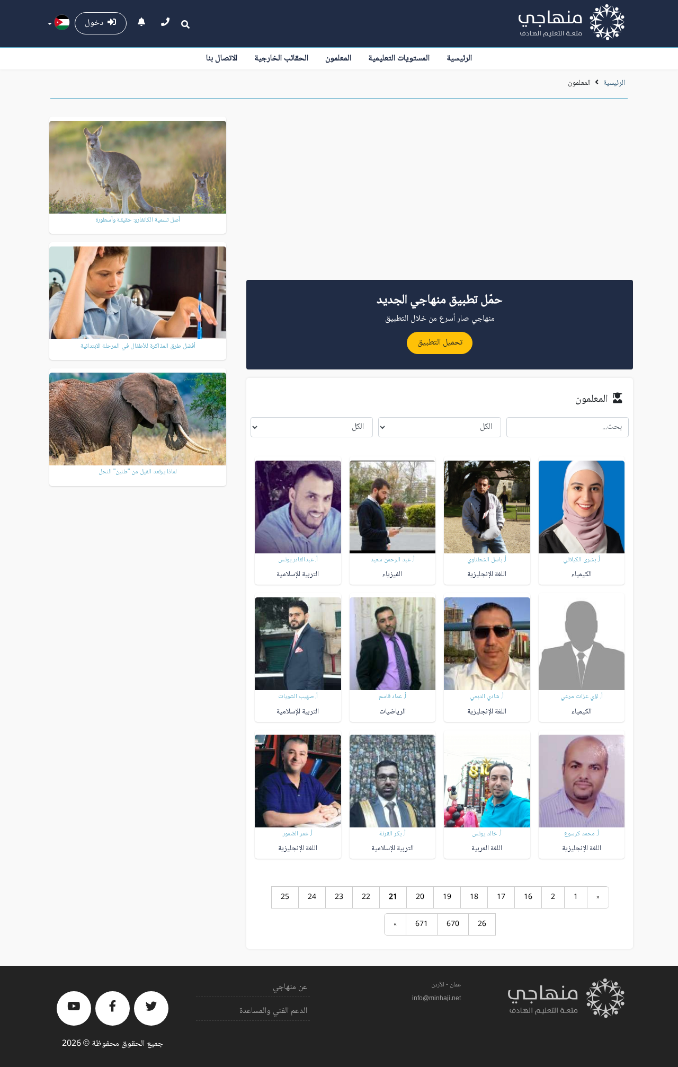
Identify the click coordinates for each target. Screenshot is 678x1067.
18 (474, 897)
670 (453, 924)
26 (482, 924)
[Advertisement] (439, 193)
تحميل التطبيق (439, 343)
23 (339, 897)
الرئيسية (459, 58)
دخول (96, 23)
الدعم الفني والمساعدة (273, 1011)
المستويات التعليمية (399, 58)
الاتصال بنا (221, 58)
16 (528, 897)
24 (312, 897)
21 (393, 897)
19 (447, 897)
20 (420, 897)
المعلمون (338, 58)
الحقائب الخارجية (281, 58)
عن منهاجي (290, 987)
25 (285, 897)
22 (366, 897)
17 (501, 897)
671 (421, 924)
